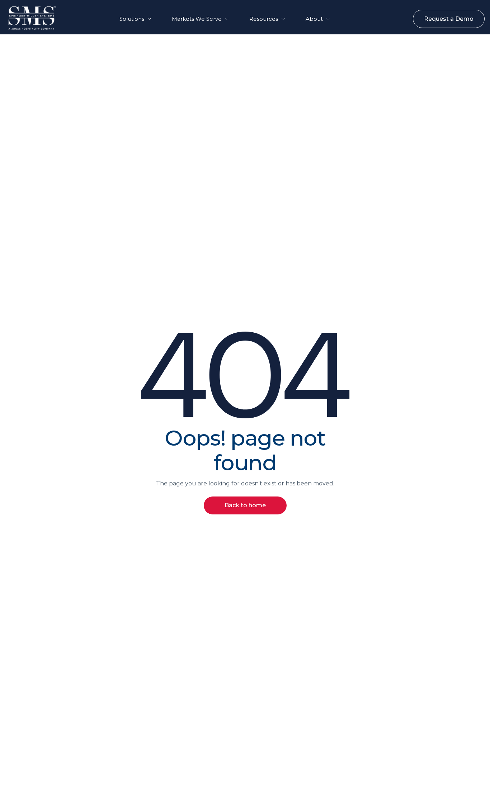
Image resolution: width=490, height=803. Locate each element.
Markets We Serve (197, 19)
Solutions (131, 19)
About (314, 19)
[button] (135, 19)
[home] (25, 17)
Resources (263, 19)
